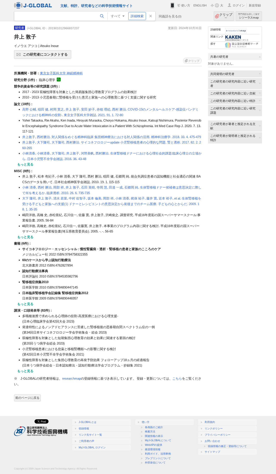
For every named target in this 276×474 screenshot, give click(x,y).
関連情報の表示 (154, 436)
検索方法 (150, 431)
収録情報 (84, 428)
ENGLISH (200, 5)
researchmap (71, 378)
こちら (177, 378)
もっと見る (25, 164)
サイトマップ (212, 451)
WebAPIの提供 (153, 444)
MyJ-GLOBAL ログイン (92, 447)
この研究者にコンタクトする (47, 56)
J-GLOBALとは (87, 422)
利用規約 (210, 422)
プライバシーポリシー (218, 434)
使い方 (185, 5)
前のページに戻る (27, 397)
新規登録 (255, 5)
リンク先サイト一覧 (90, 434)
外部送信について (155, 462)
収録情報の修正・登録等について (227, 446)
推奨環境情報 (152, 449)
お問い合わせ (212, 441)
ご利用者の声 (86, 441)
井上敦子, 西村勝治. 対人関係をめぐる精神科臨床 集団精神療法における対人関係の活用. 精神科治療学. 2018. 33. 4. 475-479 (111, 137)
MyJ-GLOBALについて (158, 440)
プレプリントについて (158, 458)
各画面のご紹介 (154, 427)
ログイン (239, 5)
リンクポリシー (214, 428)
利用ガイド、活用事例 (158, 453)
